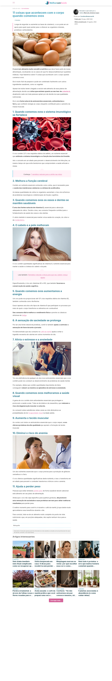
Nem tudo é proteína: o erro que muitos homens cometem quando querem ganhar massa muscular (88, 563)
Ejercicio (16, 559)
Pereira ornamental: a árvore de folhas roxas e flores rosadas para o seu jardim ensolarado (23, 593)
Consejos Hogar (40, 559)
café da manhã (46, 332)
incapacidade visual (35, 413)
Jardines (15, 589)
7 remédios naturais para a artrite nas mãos (46, 174)
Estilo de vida (16, 8)
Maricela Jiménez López (91, 13)
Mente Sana (60, 589)
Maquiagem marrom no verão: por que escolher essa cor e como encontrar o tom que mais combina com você (66, 563)
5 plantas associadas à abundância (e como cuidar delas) (88, 593)
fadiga (24, 315)
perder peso (38, 491)
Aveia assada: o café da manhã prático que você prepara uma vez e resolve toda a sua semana (45, 593)
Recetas (37, 589)
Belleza (58, 559)
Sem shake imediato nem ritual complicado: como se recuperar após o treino (23, 563)
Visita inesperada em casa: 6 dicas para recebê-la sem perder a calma (45, 563)
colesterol (66, 91)
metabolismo (19, 220)
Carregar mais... (56, 600)
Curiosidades (25, 8)
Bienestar (81, 559)
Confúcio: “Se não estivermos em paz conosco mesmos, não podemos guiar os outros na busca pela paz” (66, 593)
